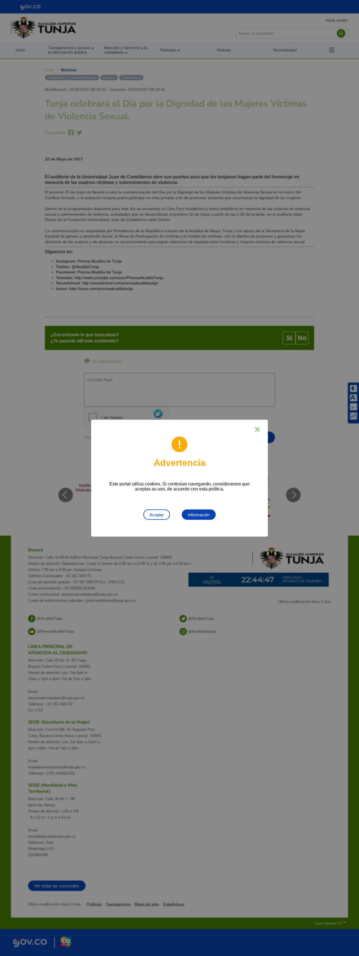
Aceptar (156, 514)
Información (199, 514)
